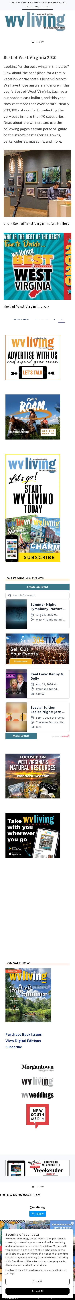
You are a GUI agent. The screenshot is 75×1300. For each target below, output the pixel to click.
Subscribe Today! (38, 7)
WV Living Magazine (37, 21)
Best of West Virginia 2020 (26, 306)
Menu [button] (40, 42)
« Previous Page (21, 319)
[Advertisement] (37, 910)
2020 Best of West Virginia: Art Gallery (37, 223)
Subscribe (13, 1047)
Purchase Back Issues (23, 1034)
